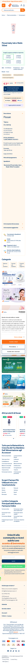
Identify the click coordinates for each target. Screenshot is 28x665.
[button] (13, 586)
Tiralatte (16, 469)
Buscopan (4, 494)
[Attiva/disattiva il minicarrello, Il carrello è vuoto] (24, 5)
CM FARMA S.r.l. (5, 656)
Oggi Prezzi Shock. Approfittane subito (13, 1)
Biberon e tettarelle (6, 465)
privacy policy (9, 572)
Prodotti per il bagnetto (8, 77)
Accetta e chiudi (13, 341)
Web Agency (5, 661)
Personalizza (12, 346)
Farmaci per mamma (7, 472)
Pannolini (16, 461)
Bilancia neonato (18, 463)
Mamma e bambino (11, 15)
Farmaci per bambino (18, 75)
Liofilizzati (16, 459)
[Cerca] (22, 10)
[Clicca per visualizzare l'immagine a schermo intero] (13, 28)
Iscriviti (13, 561)
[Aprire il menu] (3, 5)
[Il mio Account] (21, 5)
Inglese (9, 616)
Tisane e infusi (5, 469)
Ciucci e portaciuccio (7, 463)
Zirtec (15, 494)
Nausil (15, 492)
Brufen (3, 488)
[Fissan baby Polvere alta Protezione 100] (9, 422)
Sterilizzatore (17, 465)
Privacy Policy (5, 659)
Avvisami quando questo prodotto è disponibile (13, 89)
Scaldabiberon (5, 461)
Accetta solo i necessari (13, 351)
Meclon (3, 490)
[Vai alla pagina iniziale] (13, 5)
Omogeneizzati (17, 467)
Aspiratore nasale (6, 467)
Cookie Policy (13, 659)
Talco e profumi (5, 459)
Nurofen (4, 492)
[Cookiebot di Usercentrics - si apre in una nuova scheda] (19, 312)
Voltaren (16, 490)
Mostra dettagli (18, 337)
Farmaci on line (5, 509)
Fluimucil (16, 488)
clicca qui (15, 632)
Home (3, 15)
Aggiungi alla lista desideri (14, 105)
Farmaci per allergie (6, 516)
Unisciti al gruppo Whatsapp (14, 566)
